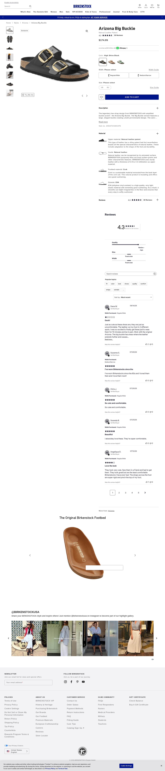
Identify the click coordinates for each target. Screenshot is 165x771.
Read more (103, 122)
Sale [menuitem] (68, 12)
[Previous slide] (82, 96)
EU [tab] (108, 87)
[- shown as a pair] (9, 84)
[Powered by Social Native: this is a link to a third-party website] (153, 659)
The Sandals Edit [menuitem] (40, 12)
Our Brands (41, 712)
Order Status (72, 705)
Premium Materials (44, 720)
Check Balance (136, 701)
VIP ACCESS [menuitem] (77, 12)
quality (134, 284)
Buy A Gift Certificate (138, 705)
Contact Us (72, 701)
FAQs (100, 701)
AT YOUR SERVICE (99, 17)
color (112, 284)
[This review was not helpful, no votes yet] (150, 344)
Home (8, 23)
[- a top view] (9, 39)
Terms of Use (10, 701)
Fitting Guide (73, 720)
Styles (17, 23)
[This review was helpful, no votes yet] (146, 380)
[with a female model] (9, 57)
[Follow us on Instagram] (65, 681)
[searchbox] (129, 274)
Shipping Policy (11, 723)
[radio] (103, 62)
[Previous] (9, 30)
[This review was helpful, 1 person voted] (146, 482)
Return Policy (10, 719)
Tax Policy (9, 726)
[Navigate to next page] (145, 492)
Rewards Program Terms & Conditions (16, 735)
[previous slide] (8, 638)
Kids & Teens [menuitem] (91, 12)
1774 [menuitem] (142, 12)
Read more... (109, 339)
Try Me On (29, 95)
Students (102, 720)
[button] (2, 17)
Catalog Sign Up (74, 728)
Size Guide (154, 87)
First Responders (106, 705)
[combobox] (133, 297)
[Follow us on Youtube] (83, 681)
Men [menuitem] (61, 12)
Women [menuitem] (54, 12)
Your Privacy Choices (15, 745)
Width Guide (154, 70)
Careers (39, 728)
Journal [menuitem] (116, 12)
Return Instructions (75, 712)
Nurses (101, 709)
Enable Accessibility (11, 2)
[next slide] (156, 638)
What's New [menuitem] (26, 12)
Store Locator (42, 736)
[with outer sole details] (9, 66)
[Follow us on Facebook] (71, 681)
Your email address (14, 682)
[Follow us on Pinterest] (77, 681)
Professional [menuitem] (104, 12)
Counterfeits (10, 730)
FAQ (69, 716)
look (119, 284)
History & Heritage (44, 705)
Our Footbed (41, 716)
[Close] (161, 765)
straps (108, 290)
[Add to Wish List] (101, 97)
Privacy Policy (11, 705)
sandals (116, 290)
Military (101, 716)
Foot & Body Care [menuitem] (130, 12)
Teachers (102, 724)
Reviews (40, 732)
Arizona (25, 23)
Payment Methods (75, 709)
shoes (127, 284)
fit (106, 284)
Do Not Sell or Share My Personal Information (15, 713)
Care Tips (71, 724)
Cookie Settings (11, 709)
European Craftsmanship (47, 724)
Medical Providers (106, 712)
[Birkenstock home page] (82, 6)
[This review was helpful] (146, 344)
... (123, 290)
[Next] (9, 93)
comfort (143, 284)
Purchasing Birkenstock (46, 709)
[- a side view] (9, 48)
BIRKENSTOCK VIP (45, 701)
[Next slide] (87, 96)
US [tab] (102, 87)
